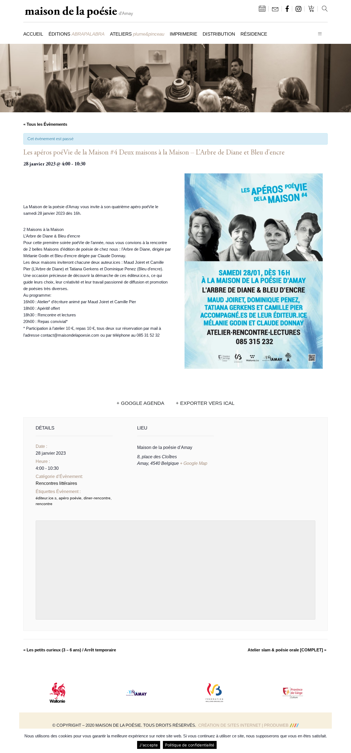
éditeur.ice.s (46, 498)
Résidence (253, 34)
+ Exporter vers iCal (205, 403)
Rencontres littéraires (56, 483)
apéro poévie (70, 498)
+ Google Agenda (140, 403)
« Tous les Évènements (45, 124)
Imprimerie (183, 34)
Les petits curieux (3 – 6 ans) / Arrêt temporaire (69, 650)
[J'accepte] (344, 741)
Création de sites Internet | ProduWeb (243, 725)
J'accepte (148, 745)
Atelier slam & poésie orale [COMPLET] (287, 650)
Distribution (219, 34)
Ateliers (137, 34)
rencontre (44, 504)
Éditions (76, 34)
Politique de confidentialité (189, 745)
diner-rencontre (97, 498)
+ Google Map (193, 463)
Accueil (33, 34)
